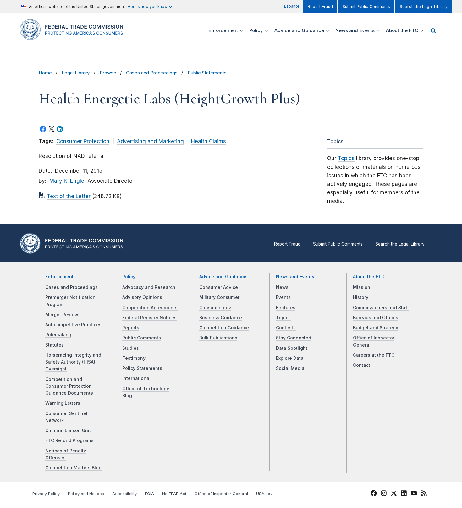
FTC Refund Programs (69, 440)
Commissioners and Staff (381, 307)
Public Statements (207, 73)
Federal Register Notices (149, 317)
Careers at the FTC (373, 355)
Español (291, 6)
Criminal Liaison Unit (68, 430)
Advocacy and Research (148, 287)
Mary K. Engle (66, 181)
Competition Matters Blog (73, 467)
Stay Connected (293, 337)
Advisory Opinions (142, 297)
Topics (346, 158)
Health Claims (208, 141)
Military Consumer (219, 297)
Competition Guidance (224, 327)
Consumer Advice (218, 287)
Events (283, 297)
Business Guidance (220, 317)
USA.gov (264, 493)
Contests (286, 327)
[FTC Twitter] (394, 493)
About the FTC (369, 276)
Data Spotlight (291, 348)
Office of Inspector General (221, 493)
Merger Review (61, 314)
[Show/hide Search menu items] (433, 31)
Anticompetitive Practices (73, 324)
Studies (130, 348)
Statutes (54, 345)
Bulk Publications (218, 337)
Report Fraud (320, 6)
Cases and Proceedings (152, 73)
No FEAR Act (174, 493)
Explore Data (290, 358)
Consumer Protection (82, 141)
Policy (128, 276)
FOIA (149, 493)
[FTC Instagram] (384, 494)
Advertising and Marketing (150, 141)
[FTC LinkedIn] (404, 494)
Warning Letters (62, 403)
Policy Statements (142, 368)
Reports (130, 327)
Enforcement (59, 276)
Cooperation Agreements (150, 307)
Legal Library (76, 73)
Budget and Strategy (375, 327)
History (360, 297)
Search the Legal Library (424, 6)
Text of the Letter (69, 196)
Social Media (290, 368)
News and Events (295, 276)
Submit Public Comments (366, 6)
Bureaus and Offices (375, 317)
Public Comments (141, 337)
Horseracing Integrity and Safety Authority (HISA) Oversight (73, 362)
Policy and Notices (86, 493)
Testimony (134, 358)
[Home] (74, 36)
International (136, 378)
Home (45, 73)
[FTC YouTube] (414, 494)
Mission (361, 287)
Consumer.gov (215, 307)
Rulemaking (58, 334)
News (282, 287)
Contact (361, 365)
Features (285, 307)
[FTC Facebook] (374, 494)
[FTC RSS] (424, 494)
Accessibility (124, 493)
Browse (108, 73)
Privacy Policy (46, 493)
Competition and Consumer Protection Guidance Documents (69, 386)
